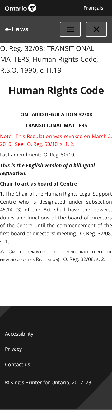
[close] (96, 29)
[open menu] (70, 29)
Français (93, 7)
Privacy (13, 348)
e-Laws (17, 29)
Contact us (17, 364)
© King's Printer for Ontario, (48, 382)
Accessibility (19, 333)
